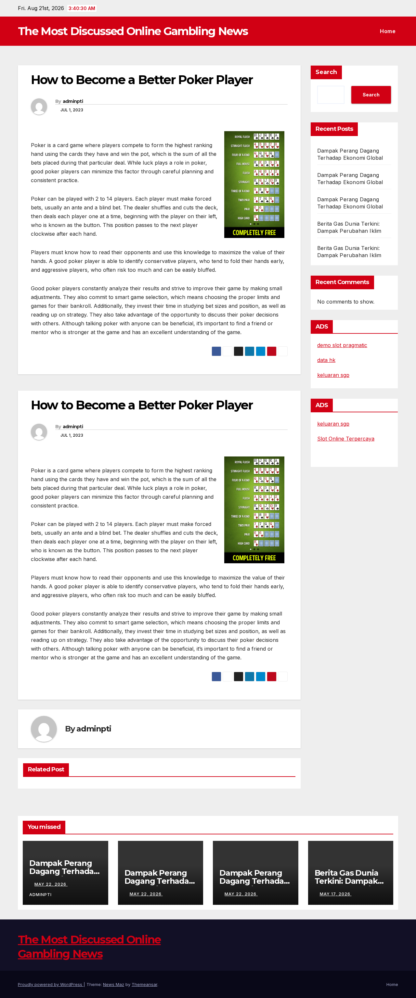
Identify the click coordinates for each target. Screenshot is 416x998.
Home (388, 31)
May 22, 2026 (51, 884)
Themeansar (144, 984)
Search (326, 72)
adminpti (73, 101)
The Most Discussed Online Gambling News (133, 31)
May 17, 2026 (336, 894)
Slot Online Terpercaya (345, 438)
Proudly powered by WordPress (51, 984)
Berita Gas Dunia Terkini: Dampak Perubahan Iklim (346, 881)
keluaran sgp (333, 375)
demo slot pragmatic (342, 345)
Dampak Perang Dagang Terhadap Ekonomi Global (64, 871)
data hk (326, 360)
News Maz (113, 984)
